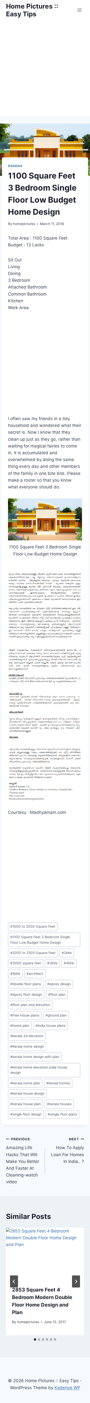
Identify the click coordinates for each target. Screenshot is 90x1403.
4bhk (69, 963)
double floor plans (25, 984)
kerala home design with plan (34, 1057)
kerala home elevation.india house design (38, 1070)
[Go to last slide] (14, 1281)
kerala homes (58, 1083)
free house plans (24, 1015)
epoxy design (59, 984)
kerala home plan (25, 1083)
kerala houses (59, 1104)
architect (34, 974)
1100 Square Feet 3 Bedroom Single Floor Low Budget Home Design (40, 939)
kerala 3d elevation (26, 1036)
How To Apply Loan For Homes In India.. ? (67, 1150)
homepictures (24, 224)
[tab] (35, 1339)
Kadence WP (67, 1387)
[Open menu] (79, 10)
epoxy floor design (26, 994)
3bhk (52, 963)
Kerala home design (27, 1046)
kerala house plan (25, 1104)
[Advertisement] (45, 68)
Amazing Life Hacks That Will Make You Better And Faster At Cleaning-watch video (22, 1161)
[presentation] (45, 1254)
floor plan (57, 994)
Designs (15, 166)
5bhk (15, 974)
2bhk (67, 953)
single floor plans (62, 1114)
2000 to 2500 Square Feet (33, 953)
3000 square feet (25, 963)
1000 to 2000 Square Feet (32, 926)
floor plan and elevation (30, 1005)
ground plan (56, 1015)
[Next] (76, 1281)
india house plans (51, 1026)
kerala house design (27, 1093)
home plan (19, 1026)
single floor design (26, 1114)
